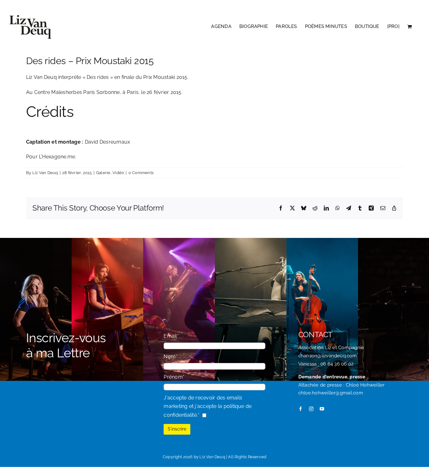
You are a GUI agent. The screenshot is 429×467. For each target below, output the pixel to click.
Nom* (170, 357)
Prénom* (174, 377)
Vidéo (118, 172)
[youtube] (322, 409)
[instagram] (311, 409)
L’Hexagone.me (57, 157)
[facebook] (300, 409)
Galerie (103, 172)
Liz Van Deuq (45, 172)
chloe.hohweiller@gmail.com (330, 393)
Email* (171, 336)
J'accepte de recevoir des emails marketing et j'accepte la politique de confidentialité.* (208, 406)
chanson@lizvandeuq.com (327, 356)
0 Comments (141, 172)
